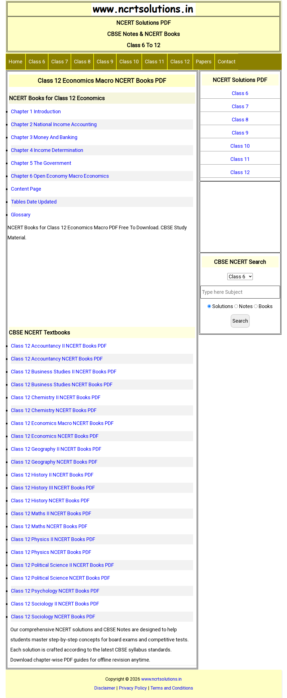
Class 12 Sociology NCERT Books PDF (53, 617)
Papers (204, 61)
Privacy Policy (133, 688)
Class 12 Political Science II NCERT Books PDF (62, 565)
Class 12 (180, 61)
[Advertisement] (102, 285)
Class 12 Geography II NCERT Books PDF (56, 449)
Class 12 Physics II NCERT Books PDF (53, 539)
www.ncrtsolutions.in (161, 679)
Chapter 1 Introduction (36, 111)
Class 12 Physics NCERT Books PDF (51, 552)
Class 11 (154, 61)
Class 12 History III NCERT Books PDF (53, 488)
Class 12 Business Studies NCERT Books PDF (61, 384)
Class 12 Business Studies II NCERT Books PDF (63, 372)
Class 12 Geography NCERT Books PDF (54, 462)
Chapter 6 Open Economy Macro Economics (60, 176)
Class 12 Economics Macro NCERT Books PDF (62, 423)
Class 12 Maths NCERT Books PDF (49, 526)
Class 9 (105, 61)
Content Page (26, 189)
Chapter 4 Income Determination (47, 150)
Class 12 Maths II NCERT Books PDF (51, 513)
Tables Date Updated (34, 202)
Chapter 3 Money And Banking (44, 137)
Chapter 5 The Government (41, 163)
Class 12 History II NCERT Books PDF (52, 475)
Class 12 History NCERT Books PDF (50, 500)
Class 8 (82, 61)
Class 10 (129, 61)
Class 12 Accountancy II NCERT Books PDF (59, 346)
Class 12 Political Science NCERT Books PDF (60, 578)
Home (15, 61)
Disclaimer (104, 688)
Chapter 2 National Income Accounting (54, 124)
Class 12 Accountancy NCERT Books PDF (57, 359)
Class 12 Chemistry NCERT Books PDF (53, 410)
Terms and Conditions (172, 688)
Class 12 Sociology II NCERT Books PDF (55, 604)
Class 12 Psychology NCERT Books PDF (55, 591)
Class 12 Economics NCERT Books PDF (54, 436)
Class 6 (37, 61)
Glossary (21, 215)
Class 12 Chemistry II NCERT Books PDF (55, 397)
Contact (226, 61)
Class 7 (59, 61)
